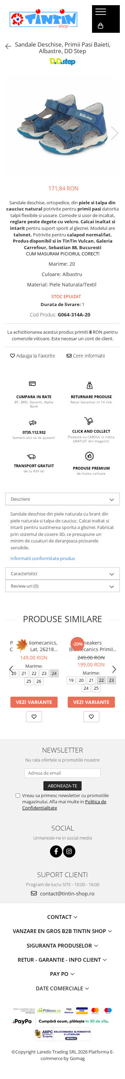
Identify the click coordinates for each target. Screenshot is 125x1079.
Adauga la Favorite (35, 355)
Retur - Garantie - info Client (60, 959)
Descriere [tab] (20, 499)
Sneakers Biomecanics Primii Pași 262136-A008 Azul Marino (91, 646)
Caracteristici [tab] (24, 573)
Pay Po (60, 973)
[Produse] (101, 14)
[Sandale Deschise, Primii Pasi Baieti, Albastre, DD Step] (62, 126)
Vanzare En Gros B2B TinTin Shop (60, 931)
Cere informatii (88, 355)
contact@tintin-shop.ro (66, 893)
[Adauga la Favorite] (34, 716)
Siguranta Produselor (60, 945)
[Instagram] (69, 851)
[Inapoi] (5, 46)
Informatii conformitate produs (42, 558)
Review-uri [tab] (25, 586)
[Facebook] (56, 851)
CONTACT (60, 916)
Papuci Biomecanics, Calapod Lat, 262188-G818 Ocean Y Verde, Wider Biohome (34, 646)
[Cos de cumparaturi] (100, 26)
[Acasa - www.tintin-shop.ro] (43, 19)
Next (114, 133)
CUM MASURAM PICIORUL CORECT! (62, 254)
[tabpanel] (62, 126)
